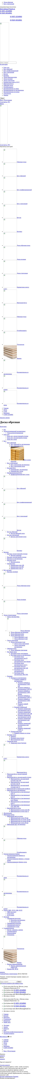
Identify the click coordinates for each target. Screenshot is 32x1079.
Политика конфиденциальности (13, 1032)
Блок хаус (6, 67)
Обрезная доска (8, 85)
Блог (5, 1030)
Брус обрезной (8, 69)
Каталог (6, 1016)
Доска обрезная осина (10, 77)
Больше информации (6, 1076)
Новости (6, 1028)
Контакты (7, 1017)
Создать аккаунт (5, 1065)
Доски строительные (11, 974)
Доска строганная (9, 80)
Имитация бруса (9, 84)
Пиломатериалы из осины (11, 92)
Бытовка (6, 75)
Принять (15, 1076)
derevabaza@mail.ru (7, 9)
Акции (6, 1027)
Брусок (6, 74)
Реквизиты (7, 1020)
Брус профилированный (11, 70)
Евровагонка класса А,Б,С (12, 82)
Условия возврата (9, 1033)
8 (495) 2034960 (6, 11)
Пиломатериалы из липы (11, 88)
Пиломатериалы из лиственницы (14, 90)
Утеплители (7, 93)
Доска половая (8, 79)
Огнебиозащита (8, 87)
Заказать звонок (5, 417)
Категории (3, 426)
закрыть (2, 972)
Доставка (6, 1025)
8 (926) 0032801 (6, 13)
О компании (7, 1019)
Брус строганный (9, 72)
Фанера (6, 95)
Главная (2, 974)
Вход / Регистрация (9, 1051)
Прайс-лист (7, 1022)
